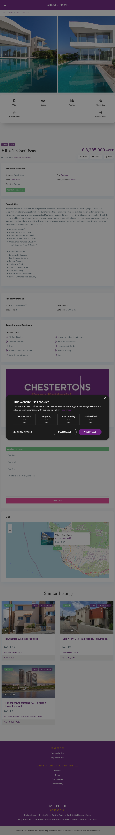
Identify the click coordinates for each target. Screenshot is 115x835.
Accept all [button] (90, 431)
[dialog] (57, 417)
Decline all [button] (64, 431)
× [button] (105, 398)
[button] (22, 432)
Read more (66, 409)
